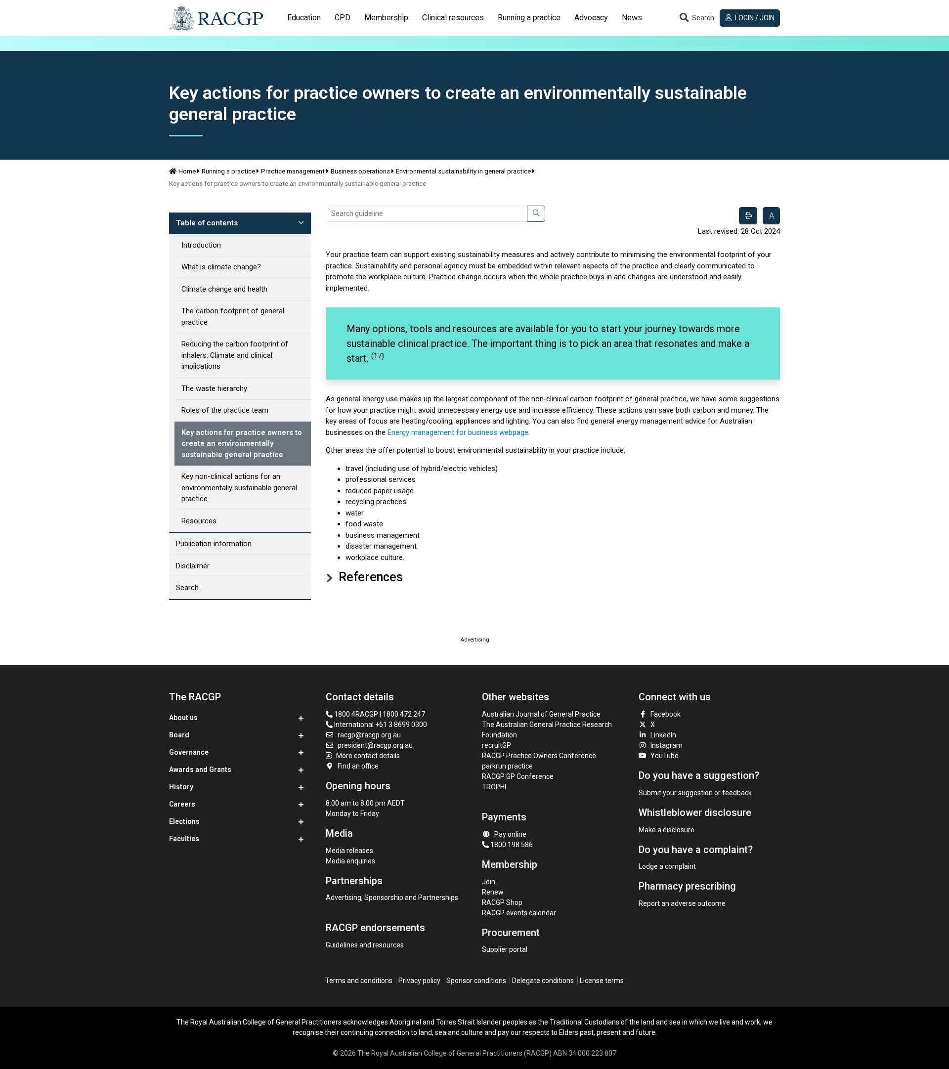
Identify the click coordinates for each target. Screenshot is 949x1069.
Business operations (360, 171)
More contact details (368, 756)
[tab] (304, 18)
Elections (184, 821)
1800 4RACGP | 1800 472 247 (379, 714)
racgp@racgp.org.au (369, 735)
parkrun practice (507, 766)
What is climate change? (221, 266)
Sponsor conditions (476, 980)
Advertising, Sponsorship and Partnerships (392, 897)
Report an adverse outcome (682, 903)
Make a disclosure (666, 830)
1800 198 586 (511, 845)
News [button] (632, 17)
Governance (189, 752)
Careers (182, 804)
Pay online (510, 834)
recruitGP (496, 745)
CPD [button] (342, 17)
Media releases (349, 851)
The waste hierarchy (214, 388)
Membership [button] (386, 17)
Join (488, 882)
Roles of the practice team (224, 410)
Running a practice (228, 171)
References (369, 577)
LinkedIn (663, 735)
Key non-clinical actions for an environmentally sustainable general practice (239, 487)
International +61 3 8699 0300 (380, 724)
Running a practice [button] (529, 17)
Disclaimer (193, 565)
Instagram (666, 745)
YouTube (664, 756)
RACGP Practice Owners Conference (539, 756)
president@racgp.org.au (375, 745)
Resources (198, 520)
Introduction (201, 245)
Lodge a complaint (667, 866)
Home (187, 171)
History (181, 787)
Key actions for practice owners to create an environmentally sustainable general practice (241, 443)
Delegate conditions (543, 980)
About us (183, 718)
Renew (493, 892)
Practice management (293, 171)
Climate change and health (224, 289)
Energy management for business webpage (458, 432)
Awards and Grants (200, 769)
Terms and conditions (358, 980)
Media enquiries (350, 861)
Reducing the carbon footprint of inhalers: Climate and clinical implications (234, 355)
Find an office (358, 766)
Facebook (665, 714)
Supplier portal (504, 949)
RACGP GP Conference (518, 776)
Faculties (184, 839)
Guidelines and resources (365, 945)
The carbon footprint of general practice (232, 316)
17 (378, 355)
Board (179, 735)
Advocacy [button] (591, 17)
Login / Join (754, 18)
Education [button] (304, 17)
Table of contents (207, 222)
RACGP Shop (502, 902)
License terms (602, 980)
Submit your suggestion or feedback (695, 793)
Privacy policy (419, 980)
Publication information (214, 543)
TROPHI (494, 787)
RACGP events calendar (519, 913)
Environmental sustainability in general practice (463, 171)
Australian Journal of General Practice (541, 714)
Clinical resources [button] (453, 17)
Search (187, 587)
